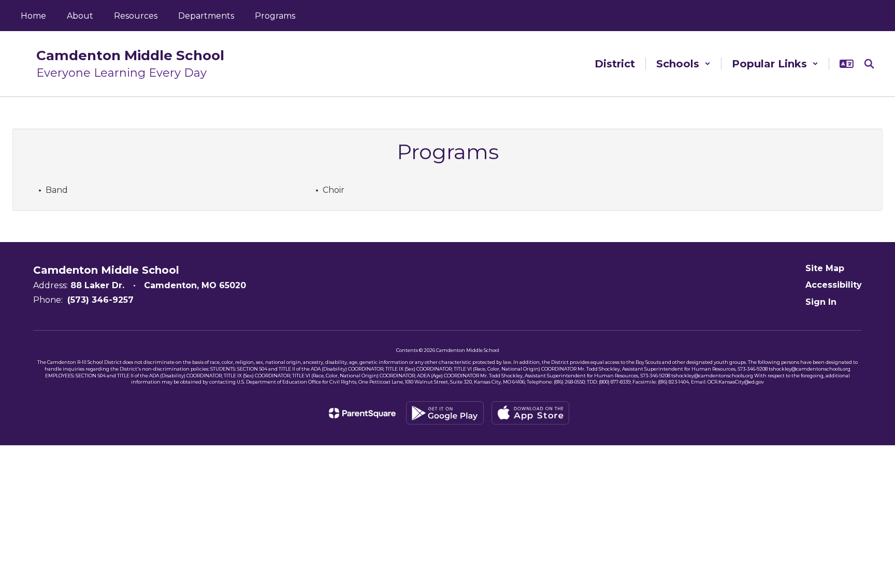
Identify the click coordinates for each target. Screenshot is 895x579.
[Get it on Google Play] (445, 413)
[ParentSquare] (362, 413)
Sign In (820, 302)
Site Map (824, 268)
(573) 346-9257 (100, 300)
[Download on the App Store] (530, 413)
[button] (683, 64)
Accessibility (833, 285)
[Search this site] (869, 64)
